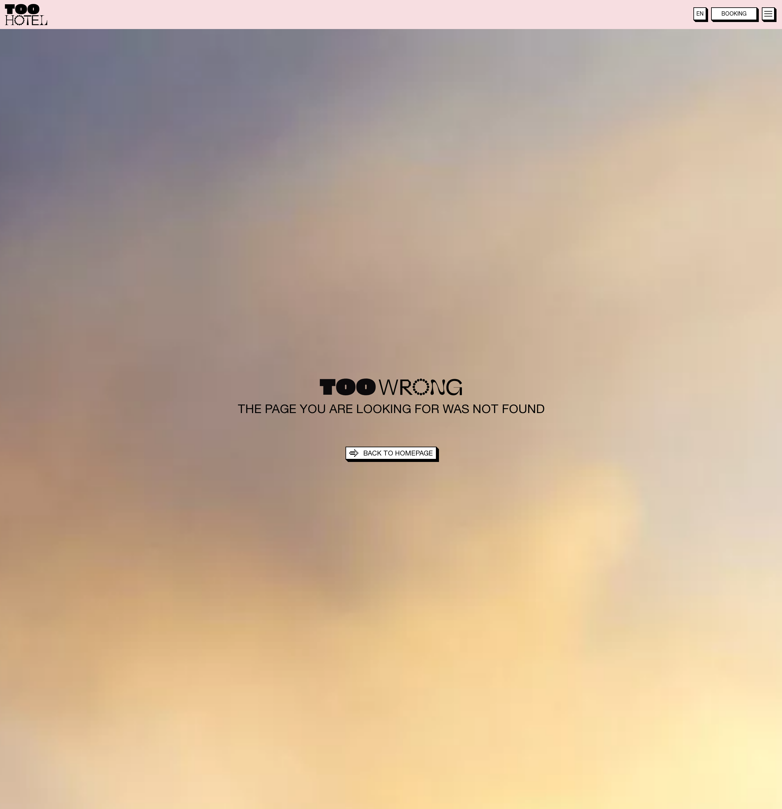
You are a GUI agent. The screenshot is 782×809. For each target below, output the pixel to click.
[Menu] (768, 13)
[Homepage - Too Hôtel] (26, 14)
